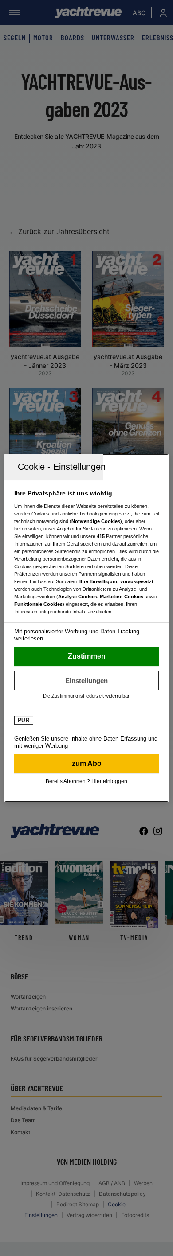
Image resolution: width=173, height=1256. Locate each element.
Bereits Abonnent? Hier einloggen (86, 781)
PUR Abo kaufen (86, 763)
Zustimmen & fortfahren (86, 656)
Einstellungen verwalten (86, 680)
